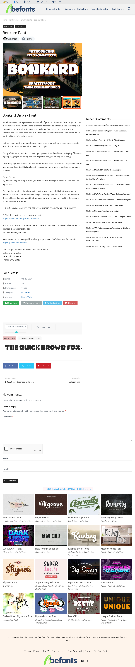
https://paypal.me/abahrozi (15, 242)
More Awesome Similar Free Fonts (69, 488)
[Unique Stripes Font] (116, 603)
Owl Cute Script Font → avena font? (108, 246)
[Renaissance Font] (18, 504)
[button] (129, 9)
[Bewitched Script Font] (51, 535)
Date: (7, 279)
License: (8, 297)
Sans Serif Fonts (26, 521)
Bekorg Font (74, 382)
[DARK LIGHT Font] (18, 535)
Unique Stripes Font (111, 616)
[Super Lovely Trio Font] (51, 569)
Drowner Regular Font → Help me (107, 146)
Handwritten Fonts (10, 521)
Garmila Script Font (78, 517)
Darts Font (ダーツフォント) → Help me (109, 140)
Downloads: (10, 288)
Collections (82, 9)
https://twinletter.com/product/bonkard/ (21, 218)
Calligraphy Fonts (75, 552)
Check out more (32, 303)
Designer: (9, 292)
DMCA (46, 651)
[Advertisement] (106, 68)
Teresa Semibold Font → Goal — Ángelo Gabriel (112, 216)
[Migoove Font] (51, 504)
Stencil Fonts (106, 622)
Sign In (7, 2)
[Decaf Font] (84, 603)
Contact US (90, 651)
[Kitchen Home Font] (116, 535)
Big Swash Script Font (80, 582)
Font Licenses (58, 651)
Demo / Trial (26, 297)
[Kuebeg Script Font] (84, 535)
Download (12, 303)
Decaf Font (74, 616)
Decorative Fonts (42, 620)
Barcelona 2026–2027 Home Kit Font (116, 125)
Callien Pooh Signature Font (18, 616)
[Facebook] (87, 661)
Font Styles (14, 20)
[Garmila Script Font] (84, 504)
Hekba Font (107, 582)
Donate (72, 303)
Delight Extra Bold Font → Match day (108, 205)
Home (4, 20)
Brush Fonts (73, 521)
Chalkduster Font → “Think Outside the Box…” (112, 194)
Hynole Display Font (46, 616)
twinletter (25, 292)
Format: (8, 283)
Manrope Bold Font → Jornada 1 (106, 211)
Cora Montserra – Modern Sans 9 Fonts (107, 222)
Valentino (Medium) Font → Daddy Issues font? (112, 199)
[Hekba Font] (116, 569)
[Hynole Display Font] (51, 603)
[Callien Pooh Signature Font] (18, 603)
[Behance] (82, 661)
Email (6, 469)
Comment (8, 416)
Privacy (36, 651)
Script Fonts (57, 521)
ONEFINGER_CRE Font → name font (107, 170)
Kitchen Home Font (111, 548)
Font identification (100, 9)
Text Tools (117, 9)
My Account (31, 2)
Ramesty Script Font (112, 517)
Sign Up (17, 2)
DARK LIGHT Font (12, 548)
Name (6, 458)
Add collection (53, 303)
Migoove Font (42, 517)
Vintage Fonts (41, 622)
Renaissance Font (12, 517)
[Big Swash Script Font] (84, 569)
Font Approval (75, 651)
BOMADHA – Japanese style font (19, 382)
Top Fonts (103, 651)
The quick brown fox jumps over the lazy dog (43, 348)
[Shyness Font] (18, 569)
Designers (70, 9)
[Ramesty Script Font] (116, 504)
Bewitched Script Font (47, 548)
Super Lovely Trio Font (47, 582)
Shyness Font (10, 582)
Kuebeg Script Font (78, 548)
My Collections (45, 2)
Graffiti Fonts (26, 20)
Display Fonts (8, 26)
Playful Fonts (89, 552)
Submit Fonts (59, 2)
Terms (27, 651)
